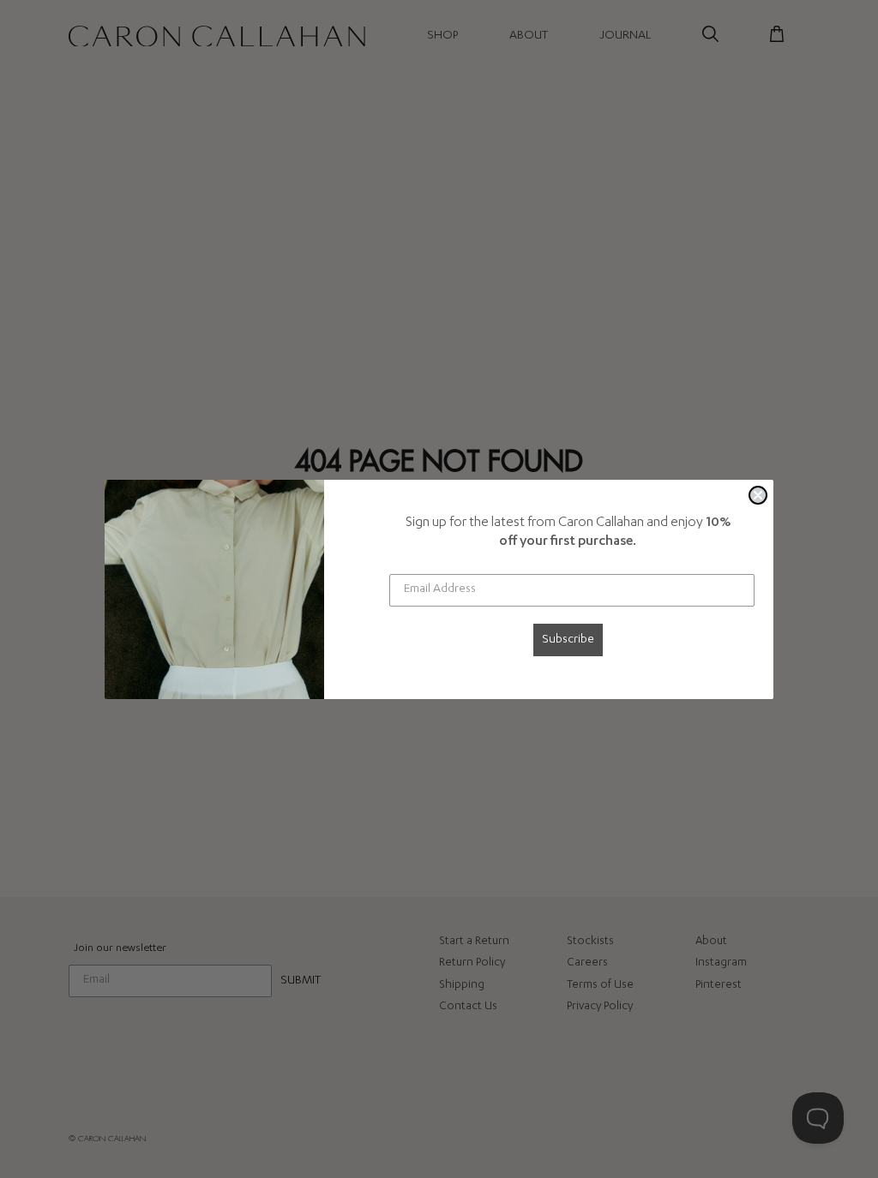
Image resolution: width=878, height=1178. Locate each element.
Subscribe (568, 640)
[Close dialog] (758, 495)
